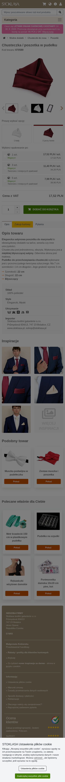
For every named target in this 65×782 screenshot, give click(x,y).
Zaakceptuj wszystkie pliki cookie (32, 776)
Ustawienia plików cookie (32, 768)
